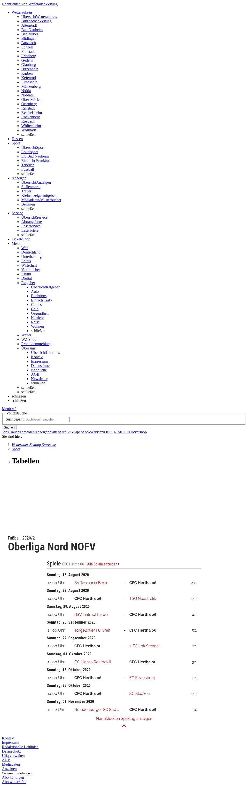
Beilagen (28, 204)
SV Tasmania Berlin (91, 582)
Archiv (64, 432)
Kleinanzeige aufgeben (38, 195)
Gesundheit (39, 313)
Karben (27, 73)
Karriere (37, 318)
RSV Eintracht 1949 (91, 614)
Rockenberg (30, 117)
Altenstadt (29, 25)
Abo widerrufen (14, 782)
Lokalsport (29, 152)
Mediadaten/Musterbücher (41, 200)
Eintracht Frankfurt (35, 161)
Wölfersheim (31, 126)
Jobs (5, 432)
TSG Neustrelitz (143, 598)
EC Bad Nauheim (35, 156)
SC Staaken (139, 693)
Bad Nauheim (32, 30)
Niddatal (27, 95)
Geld (35, 309)
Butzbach (28, 43)
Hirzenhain (29, 69)
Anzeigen (9, 769)
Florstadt (28, 51)
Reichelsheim (31, 113)
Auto (35, 291)
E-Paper (76, 432)
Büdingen (28, 38)
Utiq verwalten (13, 756)
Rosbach (28, 121)
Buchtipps (38, 296)
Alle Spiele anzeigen (102, 564)
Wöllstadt (28, 130)
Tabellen (27, 165)
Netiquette (39, 370)
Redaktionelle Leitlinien (20, 747)
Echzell (27, 47)
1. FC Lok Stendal (144, 646)
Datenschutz (40, 366)
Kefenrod (28, 78)
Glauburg (28, 65)
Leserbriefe (30, 230)
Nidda (26, 91)
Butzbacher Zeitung (36, 21)
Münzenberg (31, 86)
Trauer (26, 191)
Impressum (39, 361)
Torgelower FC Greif (92, 630)
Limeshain (29, 82)
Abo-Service (91, 432)
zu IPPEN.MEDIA (115, 432)
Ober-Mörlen (31, 99)
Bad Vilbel (29, 34)
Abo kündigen (13, 777)
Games (36, 304)
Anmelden (27, 432)
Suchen (9, 427)
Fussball (27, 169)
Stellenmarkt (30, 187)
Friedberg (28, 56)
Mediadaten (11, 764)
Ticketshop (138, 432)
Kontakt (37, 357)
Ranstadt (28, 108)
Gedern (27, 60)
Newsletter (39, 379)
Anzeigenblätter (47, 432)
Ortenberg (29, 104)
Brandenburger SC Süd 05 (98, 709)
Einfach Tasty (41, 300)
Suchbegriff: (15, 419)
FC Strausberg (142, 677)
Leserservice (30, 226)
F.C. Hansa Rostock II (92, 662)
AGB (35, 374)
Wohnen (37, 326)
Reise (35, 322)
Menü (6, 409)
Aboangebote (31, 222)
